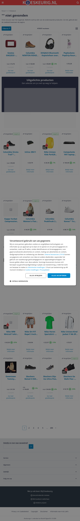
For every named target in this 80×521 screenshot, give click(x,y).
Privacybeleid (44, 270)
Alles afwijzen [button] (36, 275)
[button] (19, 281)
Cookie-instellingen (32, 270)
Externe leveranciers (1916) (54, 254)
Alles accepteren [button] (59, 275)
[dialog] (40, 260)
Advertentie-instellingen (36, 267)
